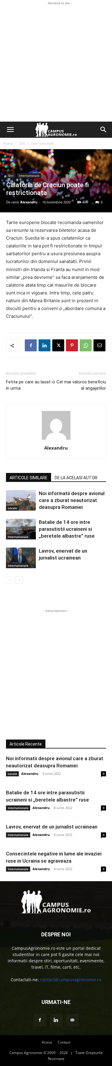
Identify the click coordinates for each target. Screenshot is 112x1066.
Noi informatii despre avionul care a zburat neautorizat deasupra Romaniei (72, 500)
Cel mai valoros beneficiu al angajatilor (81, 385)
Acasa (8, 143)
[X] (58, 345)
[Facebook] (31, 345)
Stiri (22, 143)
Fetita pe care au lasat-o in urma (30, 385)
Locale (12, 508)
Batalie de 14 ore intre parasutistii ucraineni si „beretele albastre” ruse (67, 529)
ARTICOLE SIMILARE (28, 477)
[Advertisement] (56, 62)
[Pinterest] (72, 345)
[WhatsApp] (86, 345)
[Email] (99, 345)
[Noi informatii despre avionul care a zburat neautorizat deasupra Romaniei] (21, 500)
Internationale (42, 143)
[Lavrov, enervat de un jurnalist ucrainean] (21, 558)
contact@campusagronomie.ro (70, 979)
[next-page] (19, 580)
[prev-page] (9, 580)
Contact (64, 1042)
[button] (10, 130)
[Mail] (72, 1020)
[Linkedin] (44, 345)
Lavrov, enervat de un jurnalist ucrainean (51, 827)
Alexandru (28, 202)
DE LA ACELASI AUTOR (76, 477)
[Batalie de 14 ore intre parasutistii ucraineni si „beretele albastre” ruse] (21, 529)
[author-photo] (56, 439)
